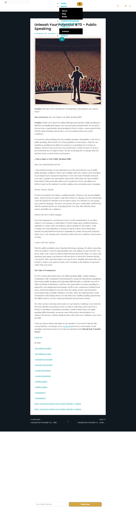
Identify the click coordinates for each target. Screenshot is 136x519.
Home (63, 3)
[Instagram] (118, 5)
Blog (64, 14)
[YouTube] (126, 5)
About (64, 6)
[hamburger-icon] (80, 4)
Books (64, 17)
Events (64, 36)
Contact (65, 27)
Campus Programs (70, 21)
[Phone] (130, 5)
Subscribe (85, 504)
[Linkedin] (121, 5)
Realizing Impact (69, 24)
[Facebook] (113, 5)
